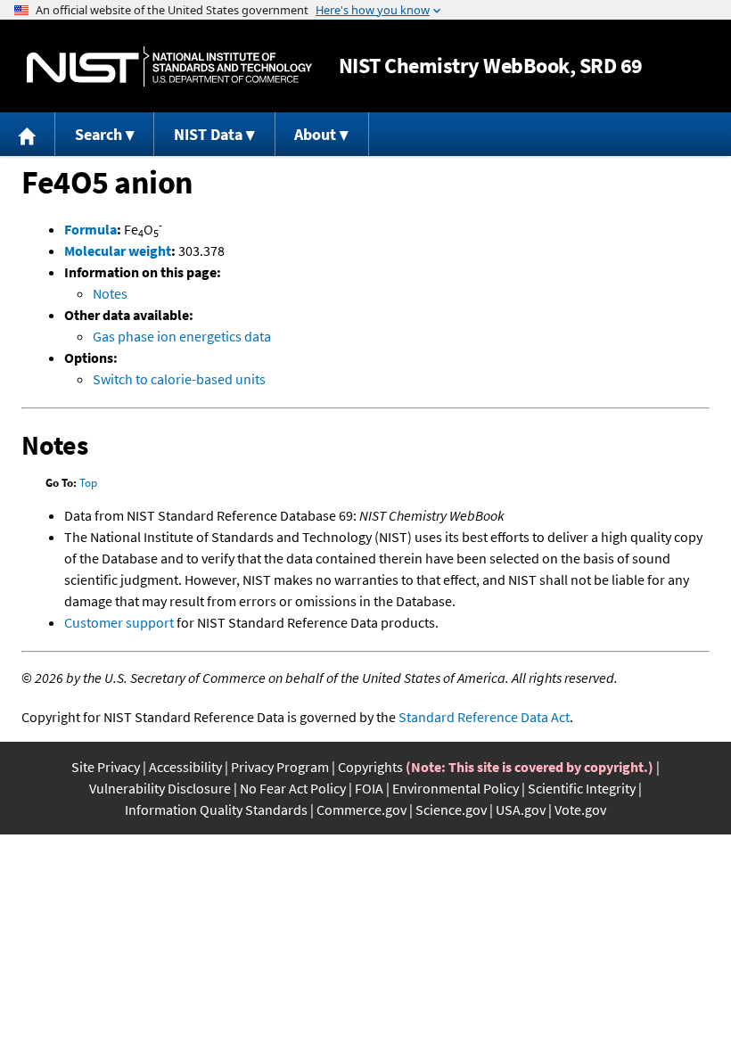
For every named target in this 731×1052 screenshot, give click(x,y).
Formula (90, 229)
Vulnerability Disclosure (160, 788)
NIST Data (208, 134)
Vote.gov (580, 809)
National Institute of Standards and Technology (169, 66)
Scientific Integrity (582, 788)
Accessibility (185, 767)
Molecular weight (117, 250)
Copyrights (370, 767)
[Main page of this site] (27, 134)
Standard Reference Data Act (484, 717)
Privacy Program (280, 767)
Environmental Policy (455, 788)
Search (98, 134)
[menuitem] (27, 134)
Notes (110, 293)
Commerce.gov (361, 809)
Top (88, 482)
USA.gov (521, 809)
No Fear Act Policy (293, 788)
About (315, 134)
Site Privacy (105, 767)
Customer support (119, 622)
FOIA (369, 788)
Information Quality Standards (216, 809)
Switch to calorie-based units (179, 379)
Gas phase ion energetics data (182, 336)
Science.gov (451, 809)
